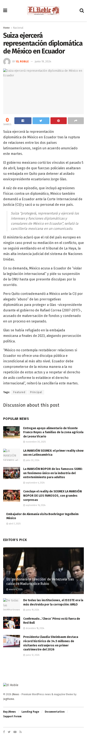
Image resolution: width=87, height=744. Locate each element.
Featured (19, 392)
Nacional (18, 27)
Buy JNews (9, 711)
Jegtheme (8, 699)
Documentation (55, 711)
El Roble (22, 61)
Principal (36, 392)
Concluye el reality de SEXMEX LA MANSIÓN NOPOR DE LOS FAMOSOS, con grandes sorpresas (52, 496)
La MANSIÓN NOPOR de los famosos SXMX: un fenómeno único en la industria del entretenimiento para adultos (53, 473)
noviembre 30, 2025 (35, 442)
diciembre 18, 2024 (34, 628)
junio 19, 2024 (43, 61)
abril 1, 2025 (14, 524)
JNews (15, 694)
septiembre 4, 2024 (35, 483)
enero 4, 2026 (15, 589)
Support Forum (12, 716)
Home (6, 27)
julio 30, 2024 (32, 460)
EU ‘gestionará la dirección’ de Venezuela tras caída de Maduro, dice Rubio (40, 581)
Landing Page (30, 711)
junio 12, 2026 (32, 655)
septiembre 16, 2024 (35, 505)
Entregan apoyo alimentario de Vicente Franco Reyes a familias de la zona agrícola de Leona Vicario (53, 432)
